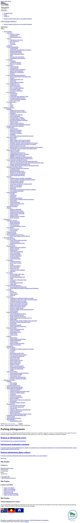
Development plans (15, 169)
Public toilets (13, 284)
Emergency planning (12, 220)
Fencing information (15, 116)
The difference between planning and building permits (23, 148)
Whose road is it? (14, 205)
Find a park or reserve (15, 375)
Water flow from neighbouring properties (20, 124)
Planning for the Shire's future (14, 167)
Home (2, 425)
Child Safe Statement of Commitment (39, 520)
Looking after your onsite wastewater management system (24, 165)
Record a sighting (14, 398)
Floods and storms (11, 232)
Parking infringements (15, 340)
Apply (11, 106)
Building (9, 109)
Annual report (13, 95)
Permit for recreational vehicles (17, 306)
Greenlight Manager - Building (17, 119)
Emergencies (7, 219)
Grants (11, 264)
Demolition (13, 113)
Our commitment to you (13, 83)
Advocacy (9, 33)
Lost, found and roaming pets (17, 356)
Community (10, 260)
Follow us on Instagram (9, 489)
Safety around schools (15, 344)
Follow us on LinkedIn (9, 490)
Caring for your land (15, 390)
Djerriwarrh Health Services (17, 315)
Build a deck (13, 138)
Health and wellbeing (15, 265)
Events (11, 278)
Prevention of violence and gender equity (20, 322)
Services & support (8, 237)
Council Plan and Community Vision (19, 96)
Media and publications (15, 51)
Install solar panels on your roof (18, 145)
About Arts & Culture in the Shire (18, 240)
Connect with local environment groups (19, 391)
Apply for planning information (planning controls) (22, 179)
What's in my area (14, 268)
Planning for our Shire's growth (17, 172)
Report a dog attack (15, 359)
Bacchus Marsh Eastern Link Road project (20, 76)
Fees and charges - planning (17, 181)
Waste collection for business (14, 418)
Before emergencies (15, 222)
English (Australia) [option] (18, 24)
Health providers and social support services (21, 318)
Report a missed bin (15, 412)
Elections (12, 73)
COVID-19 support (12, 233)
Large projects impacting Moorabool (16, 75)
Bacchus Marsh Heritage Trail (17, 277)
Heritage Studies (14, 215)
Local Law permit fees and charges (18, 302)
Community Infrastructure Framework (19, 168)
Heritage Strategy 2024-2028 (17, 213)
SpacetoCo (12, 271)
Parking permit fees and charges (18, 339)
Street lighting (13, 200)
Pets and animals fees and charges (18, 354)
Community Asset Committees (17, 270)
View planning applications (16, 191)
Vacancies (12, 42)
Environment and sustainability (14, 388)
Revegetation (13, 401)
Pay (11, 103)
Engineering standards (15, 131)
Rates (11, 55)
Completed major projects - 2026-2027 (19, 154)
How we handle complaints (17, 88)
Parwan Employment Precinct (17, 175)
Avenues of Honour (15, 275)
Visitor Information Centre (16, 282)
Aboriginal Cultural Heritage (17, 212)
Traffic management (15, 202)
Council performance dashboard (18, 99)
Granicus (26, 521)
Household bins (11, 404)
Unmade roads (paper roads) (17, 203)
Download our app (8, 492)
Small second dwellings (16, 186)
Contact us (9, 45)
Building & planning (9, 107)
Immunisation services (15, 332)
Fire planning (10, 227)
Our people (13, 44)
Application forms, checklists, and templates (21, 178)
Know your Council (15, 100)
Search (2, 423)
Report (11, 105)
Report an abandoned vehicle (17, 343)
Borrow (12, 291)
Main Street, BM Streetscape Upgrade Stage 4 (21, 158)
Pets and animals (11, 347)
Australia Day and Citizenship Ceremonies (20, 49)
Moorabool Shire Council (7, 468)
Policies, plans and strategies (17, 54)
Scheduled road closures (16, 198)
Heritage (9, 208)
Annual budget (13, 93)
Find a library (13, 292)
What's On (12, 295)
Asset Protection (14, 129)
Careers (9, 38)
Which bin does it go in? (16, 411)
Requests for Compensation (17, 72)
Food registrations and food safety (18, 287)
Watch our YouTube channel (11, 493)
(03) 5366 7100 (5, 476)
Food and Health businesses (14, 285)
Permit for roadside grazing (16, 308)
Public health (13, 323)
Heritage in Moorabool (15, 209)
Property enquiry (14, 121)
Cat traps (12, 351)
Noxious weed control (15, 395)
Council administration (12, 47)
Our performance (11, 92)
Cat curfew (12, 350)
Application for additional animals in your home (22, 298)
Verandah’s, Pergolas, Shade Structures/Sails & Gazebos (24, 143)
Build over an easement (16, 130)
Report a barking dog (15, 361)
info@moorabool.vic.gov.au (9, 478)
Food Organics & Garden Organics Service (20, 414)
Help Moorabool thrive (15, 37)
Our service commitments (16, 90)
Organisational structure (16, 52)
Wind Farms (13, 81)
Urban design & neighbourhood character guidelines (23, 189)
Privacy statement (24, 520)
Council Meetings (14, 66)
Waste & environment (9, 380)
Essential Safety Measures (16, 114)
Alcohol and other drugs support (18, 313)
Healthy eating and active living (18, 316)
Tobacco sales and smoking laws (18, 326)
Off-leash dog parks (15, 357)
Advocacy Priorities (15, 34)
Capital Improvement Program (17, 153)
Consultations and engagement (17, 58)
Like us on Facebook (9, 487)
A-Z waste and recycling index (17, 405)
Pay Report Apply (11, 102)
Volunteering (10, 346)
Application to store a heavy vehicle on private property (23, 299)
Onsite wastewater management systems (17, 160)
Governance (10, 65)
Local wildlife (13, 384)
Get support (13, 394)
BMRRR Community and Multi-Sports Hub (21, 157)
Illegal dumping (11, 419)
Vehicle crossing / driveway (17, 123)
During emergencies (15, 223)
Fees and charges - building (17, 117)
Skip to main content (6, 1)
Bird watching (13, 383)
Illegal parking (13, 337)
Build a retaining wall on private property (20, 140)
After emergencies (14, 224)
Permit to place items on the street (18, 305)
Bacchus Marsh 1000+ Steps (17, 274)
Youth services (13, 333)
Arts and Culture (11, 239)
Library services (14, 294)
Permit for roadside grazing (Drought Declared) (21, 309)
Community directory (15, 261)
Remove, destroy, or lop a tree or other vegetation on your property (26, 147)
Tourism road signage (15, 254)
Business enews (14, 250)
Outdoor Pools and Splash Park (17, 377)
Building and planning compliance (15, 126)
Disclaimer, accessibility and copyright (10, 520)
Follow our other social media (11, 494)
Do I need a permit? (12, 137)
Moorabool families (11, 327)
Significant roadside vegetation (17, 402)
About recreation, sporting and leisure (19, 373)
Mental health (13, 319)
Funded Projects (14, 35)
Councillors (10, 59)
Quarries (12, 78)
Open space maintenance (16, 397)
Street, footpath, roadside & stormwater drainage (22, 199)
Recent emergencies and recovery (15, 234)
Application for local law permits (18, 301)
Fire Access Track (14, 229)
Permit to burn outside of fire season (19, 304)
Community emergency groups (17, 226)
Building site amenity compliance (18, 112)
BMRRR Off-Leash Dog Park (17, 155)
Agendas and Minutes (15, 62)
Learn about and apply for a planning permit (21, 184)
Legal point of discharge (16, 133)
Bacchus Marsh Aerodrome (17, 82)
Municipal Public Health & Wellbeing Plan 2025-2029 (23, 320)
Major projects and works (13, 150)
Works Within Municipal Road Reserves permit (21, 136)
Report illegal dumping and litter (15, 387)
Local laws (9, 296)
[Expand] (12, 33)
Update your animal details (16, 368)
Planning (9, 176)
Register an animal (14, 364)
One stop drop (13, 408)
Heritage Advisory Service (16, 210)
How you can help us (15, 86)
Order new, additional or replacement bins (20, 409)
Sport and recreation (12, 371)
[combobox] (9, 21)
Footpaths (12, 193)
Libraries (9, 289)
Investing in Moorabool (16, 256)
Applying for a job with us (16, 40)
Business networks (14, 248)
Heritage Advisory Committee (17, 216)
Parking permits (14, 342)
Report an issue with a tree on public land (20, 399)
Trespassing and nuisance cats (17, 367)
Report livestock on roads (16, 360)
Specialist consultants (12, 206)
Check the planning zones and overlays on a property (23, 144)
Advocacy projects (14, 151)
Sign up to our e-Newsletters (17, 57)
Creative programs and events (17, 243)
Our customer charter (15, 89)
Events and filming (14, 257)
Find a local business (15, 253)
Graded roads (13, 195)
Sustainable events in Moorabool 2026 (16, 415)
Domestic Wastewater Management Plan (20, 164)
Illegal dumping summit (16, 421)
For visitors (9, 272)
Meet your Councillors (15, 64)
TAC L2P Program (14, 267)
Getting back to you (15, 85)
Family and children (15, 330)
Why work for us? (14, 41)
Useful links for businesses (16, 251)
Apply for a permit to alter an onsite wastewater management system (27, 162)
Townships (12, 281)
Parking (9, 336)
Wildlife (12, 370)
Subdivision (13, 188)
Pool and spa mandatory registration (19, 120)
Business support (11, 246)
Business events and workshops (18, 247)
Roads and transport (12, 192)
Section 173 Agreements (16, 185)
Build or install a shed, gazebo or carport (20, 141)
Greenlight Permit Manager (16, 182)
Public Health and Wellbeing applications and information (24, 288)
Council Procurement (15, 258)
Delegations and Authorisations (17, 69)
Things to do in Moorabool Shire (18, 280)
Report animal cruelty (15, 363)
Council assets (10, 127)
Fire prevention (14, 230)
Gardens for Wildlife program (17, 392)
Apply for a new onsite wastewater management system (23, 161)
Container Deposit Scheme (13, 385)
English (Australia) (18, 18)
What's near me (14, 335)
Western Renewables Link (16, 79)
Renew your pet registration (17, 366)
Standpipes (12, 134)
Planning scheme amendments (17, 174)
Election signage (14, 311)
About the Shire (14, 48)
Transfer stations (11, 416)
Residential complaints (15, 325)
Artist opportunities (14, 241)
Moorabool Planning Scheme (17, 171)
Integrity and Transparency (16, 71)
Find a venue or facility (15, 263)
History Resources (14, 217)
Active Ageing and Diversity (17, 329)
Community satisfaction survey (17, 97)
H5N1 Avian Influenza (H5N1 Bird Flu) (20, 236)
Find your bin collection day (17, 407)
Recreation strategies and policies (18, 378)
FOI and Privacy (14, 68)
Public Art (12, 244)
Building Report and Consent (17, 110)
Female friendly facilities (16, 374)
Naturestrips (13, 196)
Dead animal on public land (17, 353)
